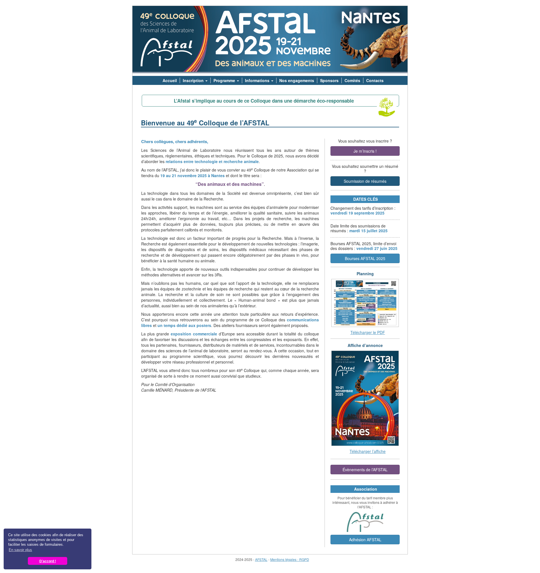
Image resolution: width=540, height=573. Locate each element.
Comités (352, 80)
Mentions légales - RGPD (289, 559)
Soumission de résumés (365, 181)
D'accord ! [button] (47, 561)
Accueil (170, 80)
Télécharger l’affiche (368, 451)
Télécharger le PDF (367, 332)
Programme (224, 80)
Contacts (375, 80)
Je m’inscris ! (365, 151)
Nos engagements (296, 80)
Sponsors (329, 80)
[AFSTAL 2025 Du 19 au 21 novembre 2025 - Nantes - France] (270, 41)
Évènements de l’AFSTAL (365, 469)
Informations (258, 80)
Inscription (194, 80)
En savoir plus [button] (20, 550)
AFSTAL (261, 559)
